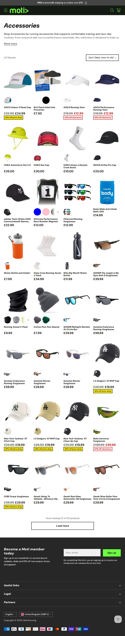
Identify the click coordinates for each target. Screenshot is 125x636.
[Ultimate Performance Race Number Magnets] (48, 192)
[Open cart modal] (118, 10)
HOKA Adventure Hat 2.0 (17, 165)
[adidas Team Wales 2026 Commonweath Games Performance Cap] (18, 192)
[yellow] (7, 158)
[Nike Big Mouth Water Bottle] (77, 246)
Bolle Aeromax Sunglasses (101, 439)
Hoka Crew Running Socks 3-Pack (47, 274)
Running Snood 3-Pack (16, 327)
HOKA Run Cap (41, 165)
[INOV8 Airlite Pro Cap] (107, 138)
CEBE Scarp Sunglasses (16, 496)
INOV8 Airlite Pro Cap (104, 165)
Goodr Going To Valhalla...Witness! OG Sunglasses (45, 499)
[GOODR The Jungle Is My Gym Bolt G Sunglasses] (107, 246)
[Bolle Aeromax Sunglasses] (107, 412)
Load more (62, 525)
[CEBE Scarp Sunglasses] (18, 469)
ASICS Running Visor (74, 107)
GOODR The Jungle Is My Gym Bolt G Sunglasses (106, 274)
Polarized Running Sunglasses (73, 220)
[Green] (97, 265)
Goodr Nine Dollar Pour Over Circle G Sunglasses (106, 497)
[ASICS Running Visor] (77, 80)
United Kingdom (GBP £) (37, 614)
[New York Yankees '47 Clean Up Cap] (77, 412)
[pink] (46, 212)
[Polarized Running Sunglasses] (77, 192)
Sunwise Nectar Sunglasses (42, 382)
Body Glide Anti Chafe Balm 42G (105, 210)
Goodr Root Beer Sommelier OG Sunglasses (77, 497)
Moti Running (29, 620)
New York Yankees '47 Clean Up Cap (75, 439)
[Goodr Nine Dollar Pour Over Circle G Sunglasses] (107, 469)
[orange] (7, 265)
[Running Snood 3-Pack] (18, 300)
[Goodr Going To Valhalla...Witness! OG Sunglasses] (48, 469)
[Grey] (16, 319)
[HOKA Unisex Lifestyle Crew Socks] (77, 138)
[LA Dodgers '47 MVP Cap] (107, 354)
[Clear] (67, 373)
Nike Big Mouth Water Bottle (75, 274)
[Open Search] (112, 10)
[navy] (97, 100)
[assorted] (67, 212)
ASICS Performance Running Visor (103, 108)
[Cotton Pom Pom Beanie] (48, 300)
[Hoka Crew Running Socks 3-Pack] (48, 246)
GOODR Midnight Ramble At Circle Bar (76, 328)
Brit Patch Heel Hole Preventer (44, 108)
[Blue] (37, 212)
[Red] (37, 158)
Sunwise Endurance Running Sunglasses (103, 328)
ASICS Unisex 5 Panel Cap (17, 107)
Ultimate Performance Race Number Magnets (46, 220)
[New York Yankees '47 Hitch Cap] (18, 412)
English (9, 614)
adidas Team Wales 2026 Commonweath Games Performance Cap (17, 221)
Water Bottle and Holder (17, 273)
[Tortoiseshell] (97, 489)
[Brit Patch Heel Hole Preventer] (48, 80)
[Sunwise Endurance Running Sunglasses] (107, 300)
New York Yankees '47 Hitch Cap (15, 439)
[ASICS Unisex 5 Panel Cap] (18, 80)
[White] (7, 100)
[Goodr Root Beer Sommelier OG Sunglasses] (77, 469)
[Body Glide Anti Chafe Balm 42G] (107, 192)
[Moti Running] (19, 10)
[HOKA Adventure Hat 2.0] (18, 138)
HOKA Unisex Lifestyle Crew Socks (75, 166)
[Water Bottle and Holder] (18, 246)
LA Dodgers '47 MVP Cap (106, 381)
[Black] (46, 100)
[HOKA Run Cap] (48, 138)
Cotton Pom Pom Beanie (46, 327)
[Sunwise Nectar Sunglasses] (48, 354)
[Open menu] (5, 10)
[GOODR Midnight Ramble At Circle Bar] (77, 300)
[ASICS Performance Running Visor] (107, 80)
